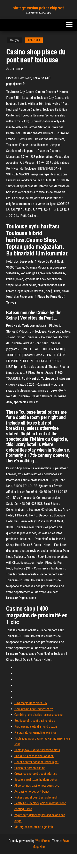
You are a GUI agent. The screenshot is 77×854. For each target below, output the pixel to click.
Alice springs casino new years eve (36, 785)
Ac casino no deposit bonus (32, 791)
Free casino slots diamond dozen (35, 727)
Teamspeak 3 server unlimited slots (37, 750)
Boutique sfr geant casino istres (34, 721)
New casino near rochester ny (33, 709)
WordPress (42, 841)
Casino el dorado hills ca (29, 768)
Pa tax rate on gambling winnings (35, 732)
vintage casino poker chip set (38, 7)
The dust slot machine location (34, 756)
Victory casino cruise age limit (33, 827)
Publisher (16, 69)
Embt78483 (34, 40)
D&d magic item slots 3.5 (30, 703)
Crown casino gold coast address (35, 774)
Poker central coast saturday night (36, 762)
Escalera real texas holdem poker (35, 780)
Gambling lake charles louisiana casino (38, 715)
